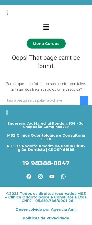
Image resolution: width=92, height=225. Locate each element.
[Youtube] (52, 176)
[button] (46, 27)
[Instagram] (40, 176)
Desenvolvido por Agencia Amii (46, 209)
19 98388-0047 (46, 163)
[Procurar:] (40, 100)
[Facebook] (29, 176)
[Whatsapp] (63, 176)
